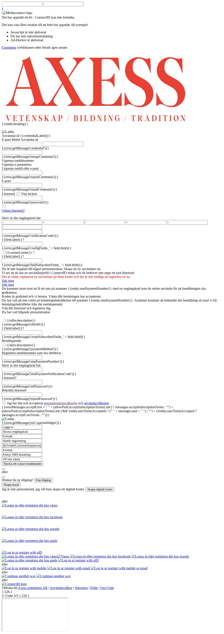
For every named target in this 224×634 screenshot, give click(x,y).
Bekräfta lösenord (14, 390)
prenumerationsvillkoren (60, 403)
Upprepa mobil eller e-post (20, 168)
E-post (7, 139)
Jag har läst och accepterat (57, 403)
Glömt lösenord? (13, 210)
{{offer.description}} (21, 320)
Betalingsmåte (11, 341)
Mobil (16, 139)
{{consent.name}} (19, 252)
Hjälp (94, 588)
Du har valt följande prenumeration (26, 312)
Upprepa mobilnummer (18, 160)
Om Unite (107, 588)
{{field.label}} (13, 239)
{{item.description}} (20, 345)
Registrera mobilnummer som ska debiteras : (32, 353)
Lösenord (8, 194)
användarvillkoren (96, 403)
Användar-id (11, 136)
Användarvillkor (61, 588)
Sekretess (81, 588)
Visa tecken (28, 194)
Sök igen (8, 281)
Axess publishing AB (32, 588)
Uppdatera (9, 47)
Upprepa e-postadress (17, 164)
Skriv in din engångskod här (21, 218)
